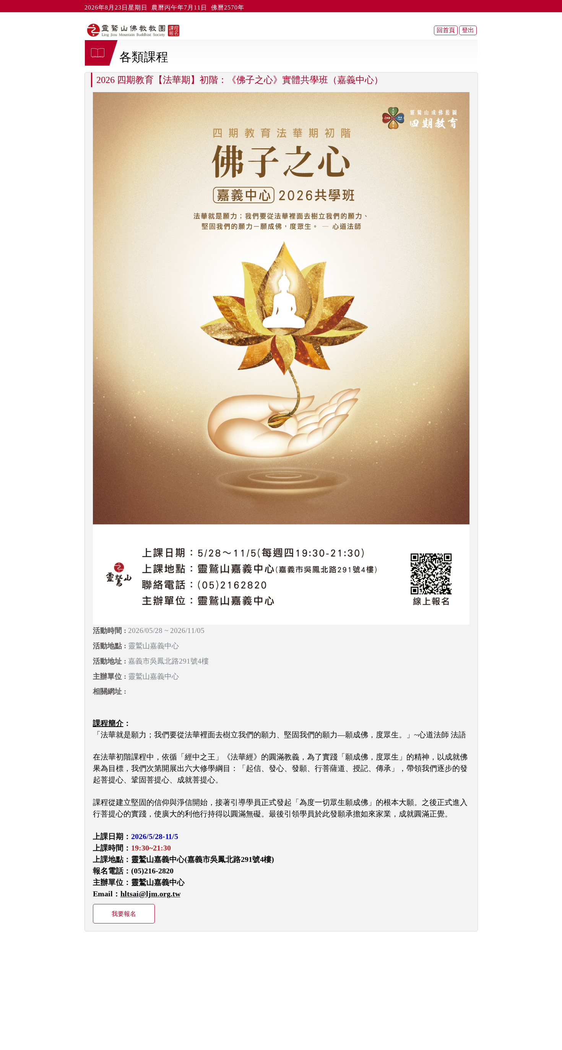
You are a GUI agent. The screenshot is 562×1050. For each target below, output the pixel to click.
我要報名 (124, 913)
